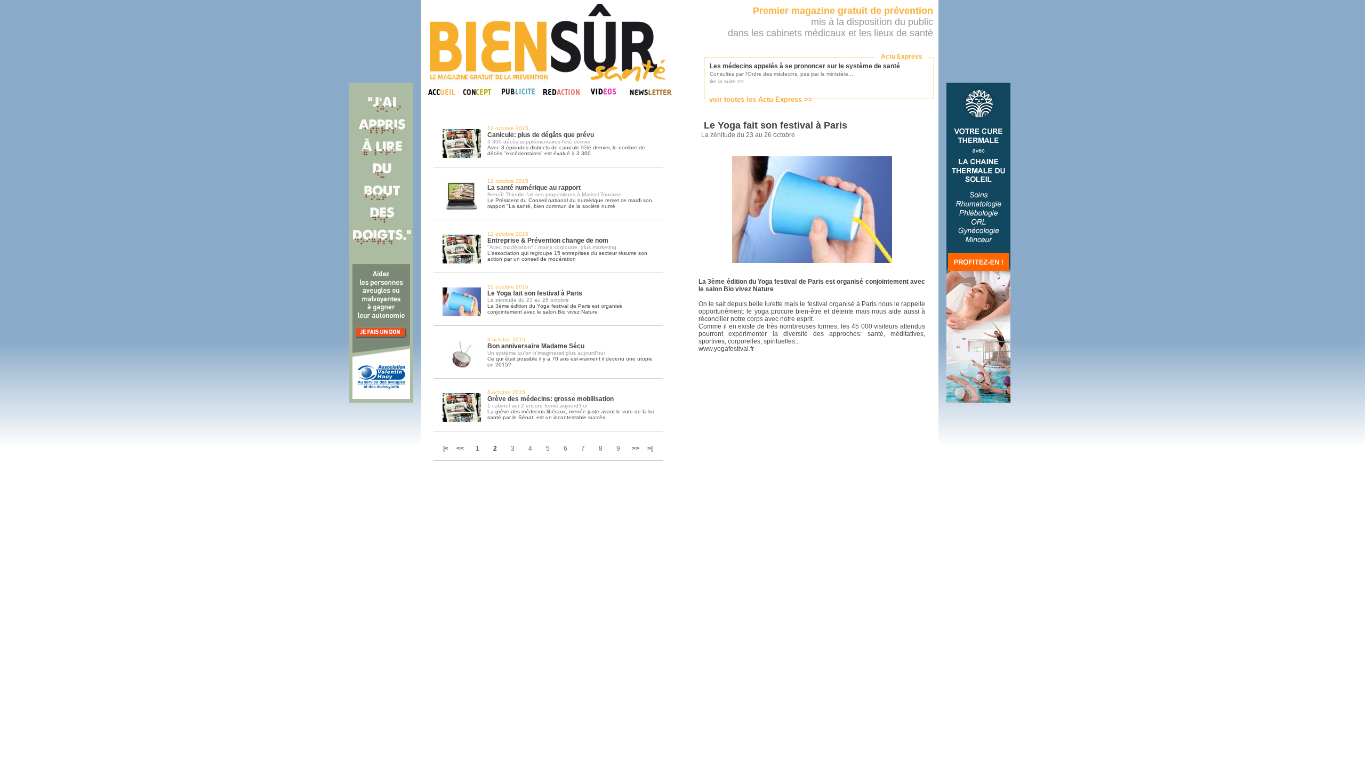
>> (635, 448)
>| (650, 448)
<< (460, 448)
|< (446, 448)
